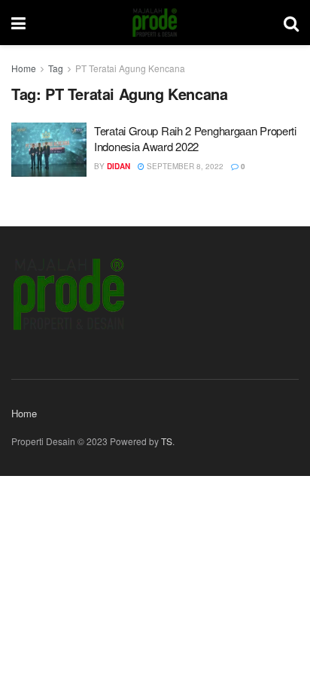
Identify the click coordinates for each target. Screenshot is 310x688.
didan (118, 166)
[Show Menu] (18, 22)
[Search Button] (291, 22)
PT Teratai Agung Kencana (130, 68)
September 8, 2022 (183, 166)
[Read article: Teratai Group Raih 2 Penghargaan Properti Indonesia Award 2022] (49, 150)
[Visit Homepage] (155, 23)
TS (166, 441)
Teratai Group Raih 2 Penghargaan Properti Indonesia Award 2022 (195, 138)
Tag (55, 68)
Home (23, 68)
